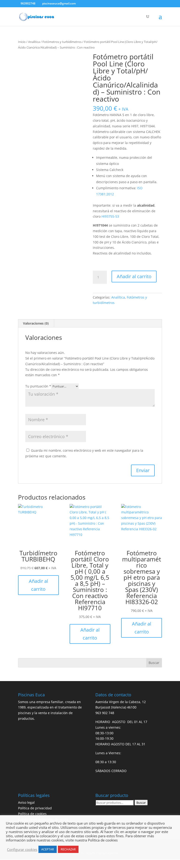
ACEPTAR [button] (47, 849)
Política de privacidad (35, 808)
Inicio (22, 42)
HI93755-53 (110, 216)
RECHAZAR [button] (68, 849)
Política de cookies (32, 813)
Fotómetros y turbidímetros (62, 42)
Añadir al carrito (134, 276)
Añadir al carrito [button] (38, 585)
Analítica (34, 42)
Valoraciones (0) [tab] (36, 323)
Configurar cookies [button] (22, 849)
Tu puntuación (38, 386)
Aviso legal (26, 802)
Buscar (141, 802)
